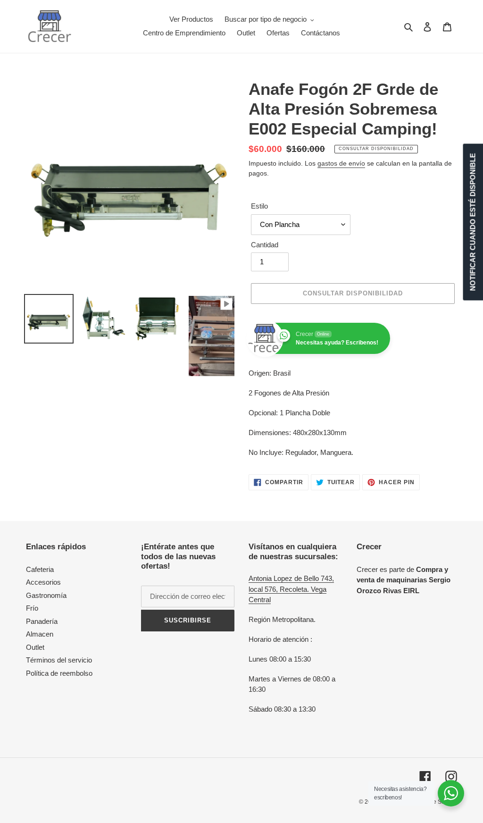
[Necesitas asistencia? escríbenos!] (451, 793)
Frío (32, 608)
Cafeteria (40, 569)
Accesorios (43, 582)
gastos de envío (341, 163)
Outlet (35, 647)
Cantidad (264, 245)
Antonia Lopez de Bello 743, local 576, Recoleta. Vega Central (291, 589)
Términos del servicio (59, 660)
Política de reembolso (59, 673)
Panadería (42, 621)
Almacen (39, 634)
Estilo (259, 206)
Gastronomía (46, 595)
